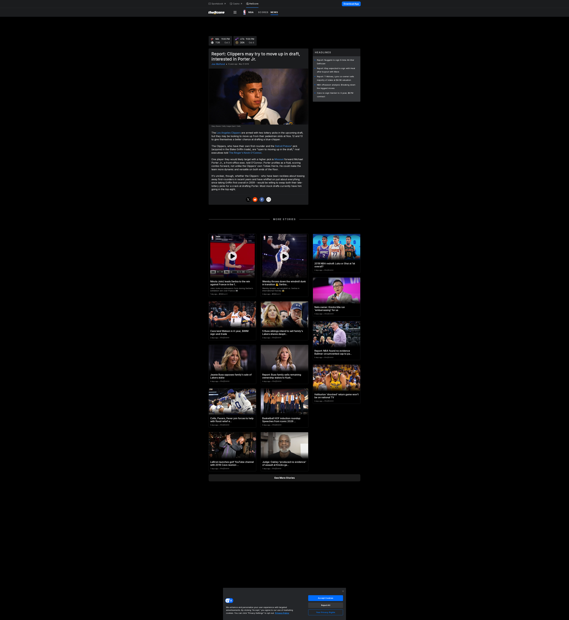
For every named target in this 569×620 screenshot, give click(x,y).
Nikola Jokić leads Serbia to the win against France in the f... (230, 283)
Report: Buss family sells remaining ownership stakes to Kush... (281, 376)
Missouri (279, 159)
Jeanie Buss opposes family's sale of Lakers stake (231, 376)
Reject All (325, 605)
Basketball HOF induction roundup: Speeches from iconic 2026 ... (281, 420)
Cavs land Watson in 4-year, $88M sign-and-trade (229, 332)
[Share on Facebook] (261, 199)
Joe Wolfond (218, 64)
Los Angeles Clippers (229, 132)
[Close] (343, 591)
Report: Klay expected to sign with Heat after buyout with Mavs (336, 70)
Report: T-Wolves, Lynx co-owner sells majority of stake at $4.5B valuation (335, 78)
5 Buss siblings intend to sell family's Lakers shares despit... (282, 332)
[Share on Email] (268, 199)
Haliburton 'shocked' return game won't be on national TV (336, 396)
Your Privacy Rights (325, 612)
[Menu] (235, 12)
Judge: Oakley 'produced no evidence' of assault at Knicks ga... (284, 463)
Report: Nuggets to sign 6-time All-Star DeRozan (335, 62)
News (274, 12)
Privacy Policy (282, 613)
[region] (284, 604)
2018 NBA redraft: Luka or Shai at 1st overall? (334, 265)
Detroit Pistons (283, 146)
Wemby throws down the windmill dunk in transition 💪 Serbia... (284, 283)
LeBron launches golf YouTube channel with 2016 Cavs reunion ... (232, 463)
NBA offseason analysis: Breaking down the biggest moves (336, 87)
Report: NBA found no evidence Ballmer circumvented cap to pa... (333, 352)
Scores (263, 12)
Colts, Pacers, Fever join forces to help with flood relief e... (232, 420)
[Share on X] (248, 199)
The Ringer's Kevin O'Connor (245, 152)
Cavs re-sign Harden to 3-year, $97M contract (335, 95)
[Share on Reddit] (255, 199)
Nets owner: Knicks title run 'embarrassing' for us (329, 309)
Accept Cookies (325, 598)
